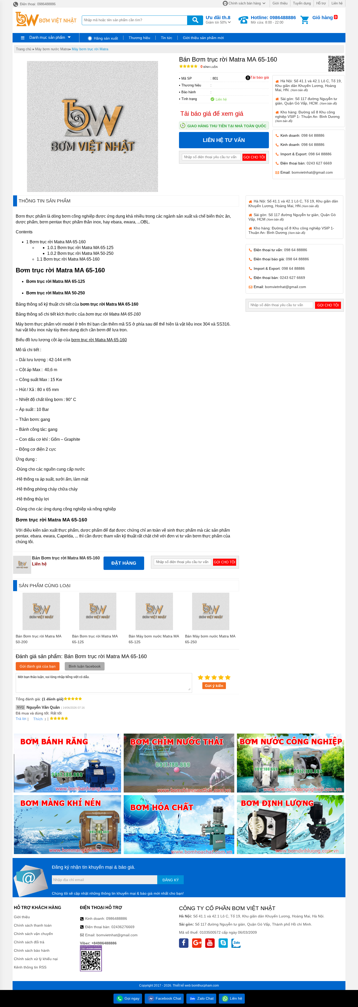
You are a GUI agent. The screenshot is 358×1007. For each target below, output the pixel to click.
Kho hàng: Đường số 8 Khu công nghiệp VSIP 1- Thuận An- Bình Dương (307, 116)
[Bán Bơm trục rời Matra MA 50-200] (41, 629)
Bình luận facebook (85, 666)
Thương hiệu (139, 38)
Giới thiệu (280, 3)
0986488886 (116, 918)
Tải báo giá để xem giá (211, 113)
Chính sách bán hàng (245, 3)
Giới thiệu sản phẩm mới (203, 38)
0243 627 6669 (319, 163)
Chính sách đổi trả (29, 942)
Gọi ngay (131, 998)
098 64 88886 (312, 135)
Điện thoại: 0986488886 (37, 4)
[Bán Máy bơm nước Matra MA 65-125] (154, 629)
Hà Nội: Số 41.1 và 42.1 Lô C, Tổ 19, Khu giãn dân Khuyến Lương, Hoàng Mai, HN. (308, 85)
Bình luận (209, 66)
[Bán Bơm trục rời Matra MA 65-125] (98, 629)
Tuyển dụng (302, 3)
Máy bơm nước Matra (52, 49)
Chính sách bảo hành (32, 950)
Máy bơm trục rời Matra (90, 49)
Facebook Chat (168, 998)
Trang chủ (23, 49)
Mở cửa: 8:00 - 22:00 (273, 19)
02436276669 (122, 927)
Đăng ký (170, 880)
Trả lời (21, 719)
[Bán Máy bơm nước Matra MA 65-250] (211, 629)
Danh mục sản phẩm (47, 37)
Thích (38, 719)
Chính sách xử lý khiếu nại (36, 959)
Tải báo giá (259, 77)
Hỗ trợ (321, 3)
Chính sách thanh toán (33, 925)
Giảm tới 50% (218, 19)
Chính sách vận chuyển (33, 934)
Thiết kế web (182, 985)
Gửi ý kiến (214, 686)
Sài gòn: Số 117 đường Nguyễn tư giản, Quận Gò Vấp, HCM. (306, 101)
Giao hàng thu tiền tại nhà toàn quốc (226, 126)
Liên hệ (337, 3)
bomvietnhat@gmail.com (312, 172)
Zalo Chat (205, 998)
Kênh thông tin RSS (30, 967)
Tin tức (166, 38)
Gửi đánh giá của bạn (38, 666)
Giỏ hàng (322, 17)
